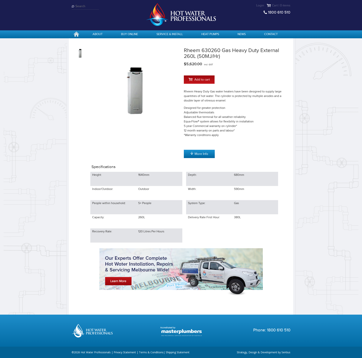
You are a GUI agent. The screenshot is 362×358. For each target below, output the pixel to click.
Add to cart (202, 79)
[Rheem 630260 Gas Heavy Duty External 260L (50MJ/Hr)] (134, 89)
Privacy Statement (125, 352)
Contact (271, 34)
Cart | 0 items (281, 5)
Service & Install (169, 34)
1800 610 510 (279, 12)
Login (260, 5)
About (98, 34)
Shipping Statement (177, 352)
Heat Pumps (210, 34)
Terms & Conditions (151, 352)
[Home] (181, 14)
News (242, 34)
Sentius (285, 352)
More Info (201, 154)
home (76, 34)
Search (73, 6)
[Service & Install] (181, 272)
